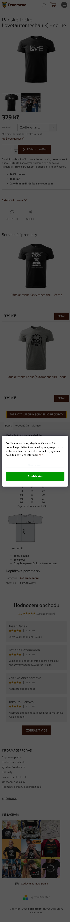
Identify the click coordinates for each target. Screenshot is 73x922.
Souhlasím (35, 476)
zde (41, 455)
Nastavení (35, 465)
